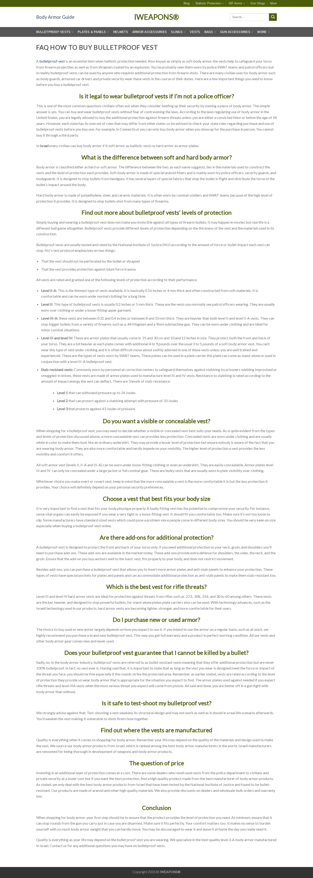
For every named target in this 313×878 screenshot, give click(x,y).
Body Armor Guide (55, 17)
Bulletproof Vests (53, 32)
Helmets (120, 32)
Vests (195, 32)
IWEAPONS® (156, 17)
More (273, 3)
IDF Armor (235, 3)
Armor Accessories (149, 32)
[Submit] (273, 17)
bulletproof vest (52, 61)
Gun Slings (257, 3)
